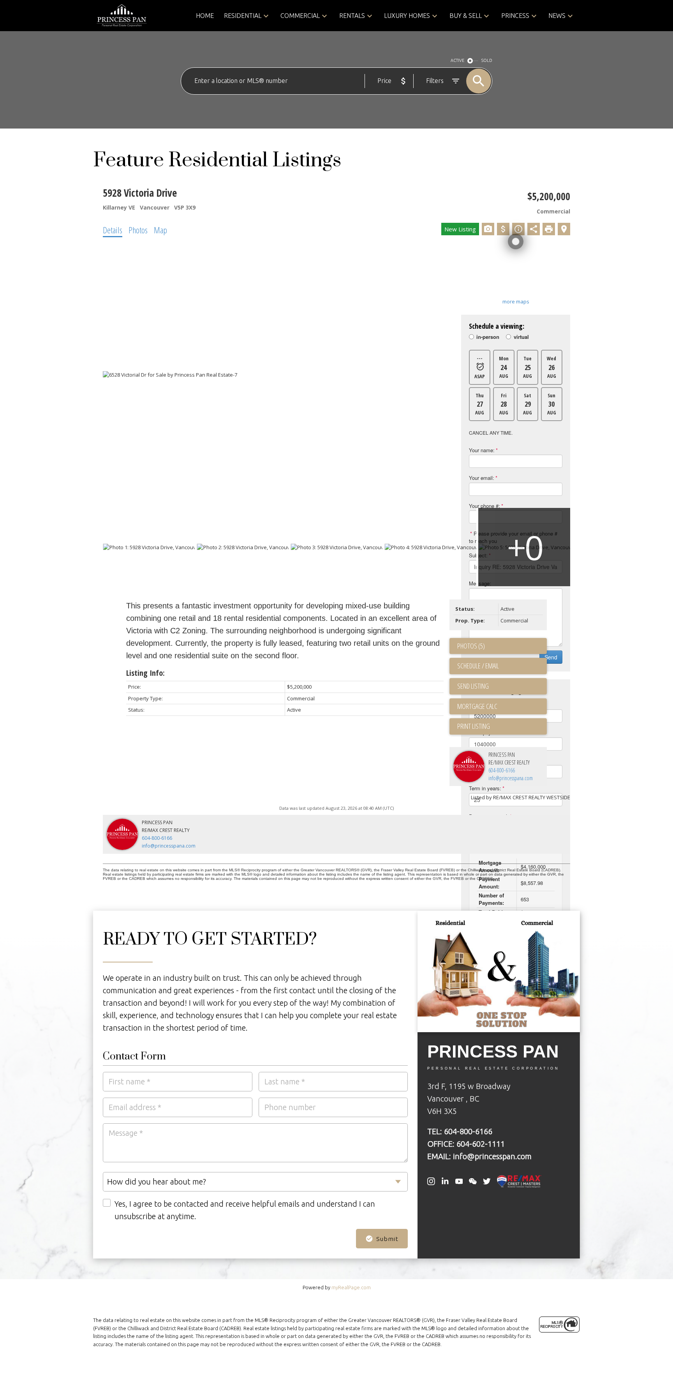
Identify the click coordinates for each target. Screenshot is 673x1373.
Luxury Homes (407, 15)
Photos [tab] (138, 230)
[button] (431, 1181)
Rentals (352, 15)
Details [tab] (112, 230)
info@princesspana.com (510, 778)
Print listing (473, 726)
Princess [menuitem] (515, 15)
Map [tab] (160, 230)
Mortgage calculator (502, 706)
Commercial (300, 15)
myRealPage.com (351, 1287)
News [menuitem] (557, 15)
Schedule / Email (478, 665)
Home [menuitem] (205, 15)
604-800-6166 (501, 770)
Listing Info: (145, 673)
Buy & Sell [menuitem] (465, 15)
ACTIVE (457, 60)
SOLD (486, 60)
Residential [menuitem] (242, 15)
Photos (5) (471, 645)
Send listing (473, 686)
